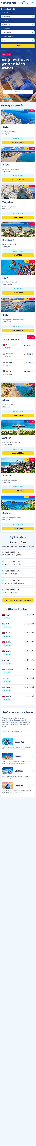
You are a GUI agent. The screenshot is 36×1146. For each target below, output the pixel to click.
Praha (23, 542)
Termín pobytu (8, 28)
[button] (18, 9)
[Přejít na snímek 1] (5, 98)
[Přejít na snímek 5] (26, 98)
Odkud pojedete (8, 13)
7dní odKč (18, 453)
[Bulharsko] (18, 465)
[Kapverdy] (18, 689)
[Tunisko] (18, 643)
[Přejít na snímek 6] (31, 98)
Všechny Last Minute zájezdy (18, 600)
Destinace (6, 20)
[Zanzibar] (18, 427)
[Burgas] (18, 154)
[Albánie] (18, 390)
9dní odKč (18, 255)
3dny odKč (18, 180)
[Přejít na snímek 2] (11, 98)
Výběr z (10, 731)
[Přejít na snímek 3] (17, 98)
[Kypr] (18, 680)
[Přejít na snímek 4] (22, 98)
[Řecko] (18, 117)
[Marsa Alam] (18, 229)
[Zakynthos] (18, 192)
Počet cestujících (8, 36)
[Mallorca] (18, 503)
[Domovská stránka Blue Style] (8, 3)
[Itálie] (18, 661)
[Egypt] (18, 267)
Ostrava (13, 542)
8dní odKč (18, 142)
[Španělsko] (18, 634)
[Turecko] (18, 652)
